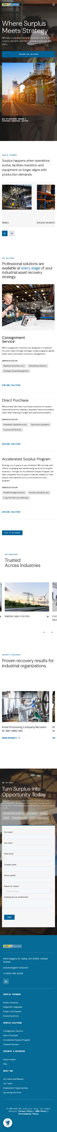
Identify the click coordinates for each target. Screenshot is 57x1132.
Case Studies (9, 1059)
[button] (53, 4)
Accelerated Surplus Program (16, 1040)
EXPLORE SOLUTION (11, 385)
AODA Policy (41, 1111)
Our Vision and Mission (13, 1079)
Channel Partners (11, 1044)
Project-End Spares (12, 1011)
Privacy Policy (25, 1111)
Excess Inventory (11, 1016)
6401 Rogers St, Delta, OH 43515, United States (25, 960)
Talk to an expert (12, 533)
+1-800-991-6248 (13, 973)
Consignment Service (13, 1031)
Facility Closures (10, 1002)
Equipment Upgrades (12, 1007)
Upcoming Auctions (12, 1092)
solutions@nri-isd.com (15, 967)
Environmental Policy (28, 1114)
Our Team (7, 1083)
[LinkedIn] (6, 981)
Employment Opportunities (15, 1088)
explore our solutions (28, 54)
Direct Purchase (10, 1035)
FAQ (5, 1064)
